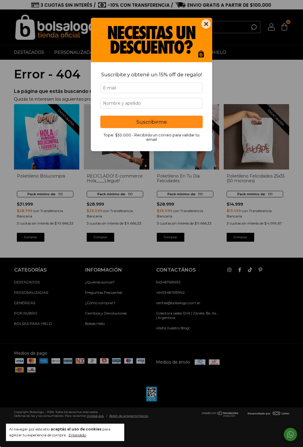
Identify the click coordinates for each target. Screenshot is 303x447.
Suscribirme (151, 122)
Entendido (77, 435)
